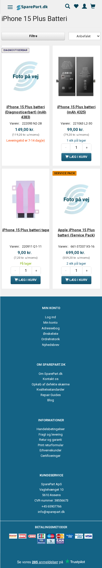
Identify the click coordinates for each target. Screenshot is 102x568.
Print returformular (50, 445)
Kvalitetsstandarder (50, 389)
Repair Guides (51, 395)
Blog (50, 400)
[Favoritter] (76, 5)
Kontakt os (50, 379)
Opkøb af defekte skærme (51, 384)
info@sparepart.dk (51, 512)
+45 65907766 (51, 506)
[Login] (84, 5)
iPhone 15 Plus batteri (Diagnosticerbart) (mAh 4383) (25, 112)
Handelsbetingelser (51, 429)
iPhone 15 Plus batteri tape (25, 230)
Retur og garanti (50, 440)
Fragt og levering (51, 434)
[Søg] (68, 5)
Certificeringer (50, 456)
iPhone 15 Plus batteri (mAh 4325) (76, 109)
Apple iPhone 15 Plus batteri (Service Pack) (76, 232)
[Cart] (93, 5)
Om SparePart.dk (51, 374)
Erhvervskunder (50, 450)
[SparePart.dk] (36, 7)
